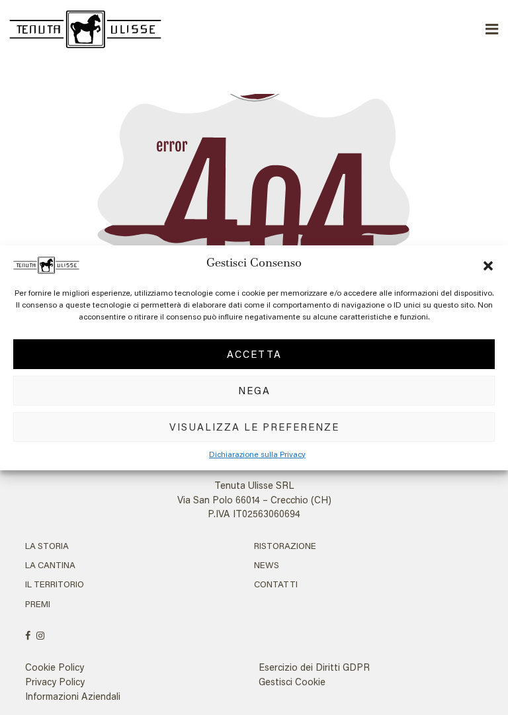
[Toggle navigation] (492, 29)
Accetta (254, 353)
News (266, 565)
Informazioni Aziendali (72, 696)
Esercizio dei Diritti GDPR (314, 667)
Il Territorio (54, 584)
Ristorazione (285, 546)
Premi (37, 604)
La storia (47, 546)
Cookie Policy (54, 667)
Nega (254, 390)
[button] (488, 264)
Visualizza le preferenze (254, 426)
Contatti (276, 584)
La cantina (50, 565)
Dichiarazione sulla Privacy (257, 454)
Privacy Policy (55, 681)
